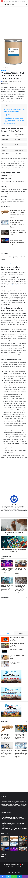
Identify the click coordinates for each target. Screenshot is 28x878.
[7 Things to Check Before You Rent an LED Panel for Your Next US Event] (7, 563)
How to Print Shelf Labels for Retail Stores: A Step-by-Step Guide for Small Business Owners (21, 735)
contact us (8, 263)
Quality (9, 114)
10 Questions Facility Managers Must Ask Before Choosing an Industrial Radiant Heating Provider (20, 588)
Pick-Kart (23, 864)
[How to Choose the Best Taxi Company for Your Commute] (5, 645)
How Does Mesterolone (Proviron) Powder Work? (14, 121)
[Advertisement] (14, 22)
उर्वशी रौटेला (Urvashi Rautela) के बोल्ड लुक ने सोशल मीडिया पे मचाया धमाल (18, 657)
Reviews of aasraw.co (10, 123)
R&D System (10, 112)
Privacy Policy (16, 866)
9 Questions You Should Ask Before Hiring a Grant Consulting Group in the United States (7, 587)
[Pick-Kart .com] (8, 4)
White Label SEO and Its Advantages (16, 662)
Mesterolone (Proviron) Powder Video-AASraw (15, 109)
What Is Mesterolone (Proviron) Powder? (14, 118)
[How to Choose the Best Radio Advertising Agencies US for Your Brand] (5, 232)
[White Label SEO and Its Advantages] (5, 664)
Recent (21, 633)
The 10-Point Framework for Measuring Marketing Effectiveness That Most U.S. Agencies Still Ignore (21, 753)
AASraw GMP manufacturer (18, 285)
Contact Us (10, 866)
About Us (6, 866)
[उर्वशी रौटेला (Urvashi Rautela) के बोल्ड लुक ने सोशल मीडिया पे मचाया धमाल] (5, 657)
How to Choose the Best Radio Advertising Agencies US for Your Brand (18, 232)
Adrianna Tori (5, 81)
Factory (9, 115)
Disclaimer (22, 866)
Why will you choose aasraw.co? (12, 111)
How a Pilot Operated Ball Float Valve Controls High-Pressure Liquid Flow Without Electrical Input (7, 735)
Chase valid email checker (16, 649)
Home (3, 67)
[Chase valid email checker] (5, 651)
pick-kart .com (14, 868)
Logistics (9, 117)
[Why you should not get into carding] (5, 639)
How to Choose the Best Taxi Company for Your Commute (17, 644)
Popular (7, 633)
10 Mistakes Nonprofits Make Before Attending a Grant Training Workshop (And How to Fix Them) (20, 571)
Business (8, 67)
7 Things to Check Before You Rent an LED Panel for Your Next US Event (7, 569)
